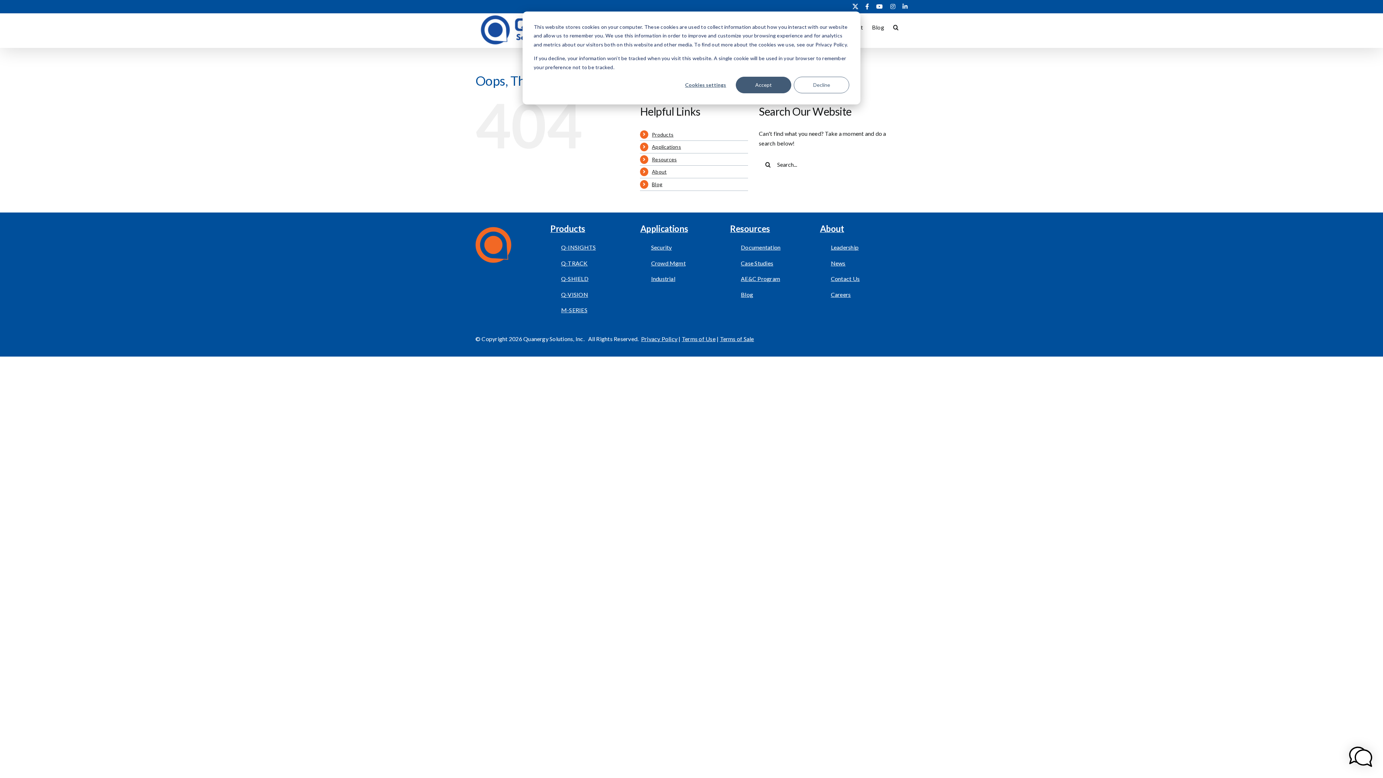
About (659, 172)
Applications (666, 147)
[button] (896, 26)
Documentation (760, 247)
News (838, 263)
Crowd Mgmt (668, 263)
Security (661, 247)
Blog (657, 184)
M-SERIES (574, 310)
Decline (821, 85)
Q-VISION (574, 294)
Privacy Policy (659, 338)
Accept (763, 85)
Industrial (663, 278)
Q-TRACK (574, 263)
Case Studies (757, 263)
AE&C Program (760, 278)
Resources (664, 159)
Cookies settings (705, 85)
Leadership (845, 247)
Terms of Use (699, 338)
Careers (841, 294)
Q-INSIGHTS (578, 247)
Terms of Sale (737, 338)
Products (662, 134)
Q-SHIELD (574, 278)
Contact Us (845, 278)
